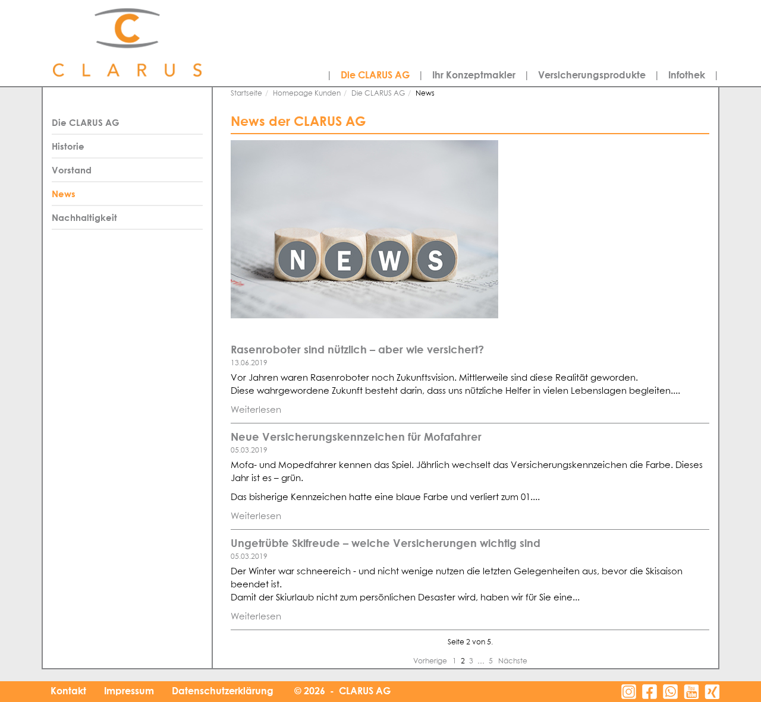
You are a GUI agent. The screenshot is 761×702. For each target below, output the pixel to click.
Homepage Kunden (307, 93)
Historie (68, 146)
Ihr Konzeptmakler (473, 75)
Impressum (129, 691)
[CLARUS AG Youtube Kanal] (691, 691)
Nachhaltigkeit (84, 217)
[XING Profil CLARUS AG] (712, 691)
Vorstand (72, 170)
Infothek (686, 75)
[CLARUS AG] (155, 43)
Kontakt (68, 691)
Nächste (512, 661)
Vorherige (431, 661)
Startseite (246, 93)
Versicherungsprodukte (592, 75)
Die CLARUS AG (375, 75)
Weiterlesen (256, 410)
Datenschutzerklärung (222, 691)
